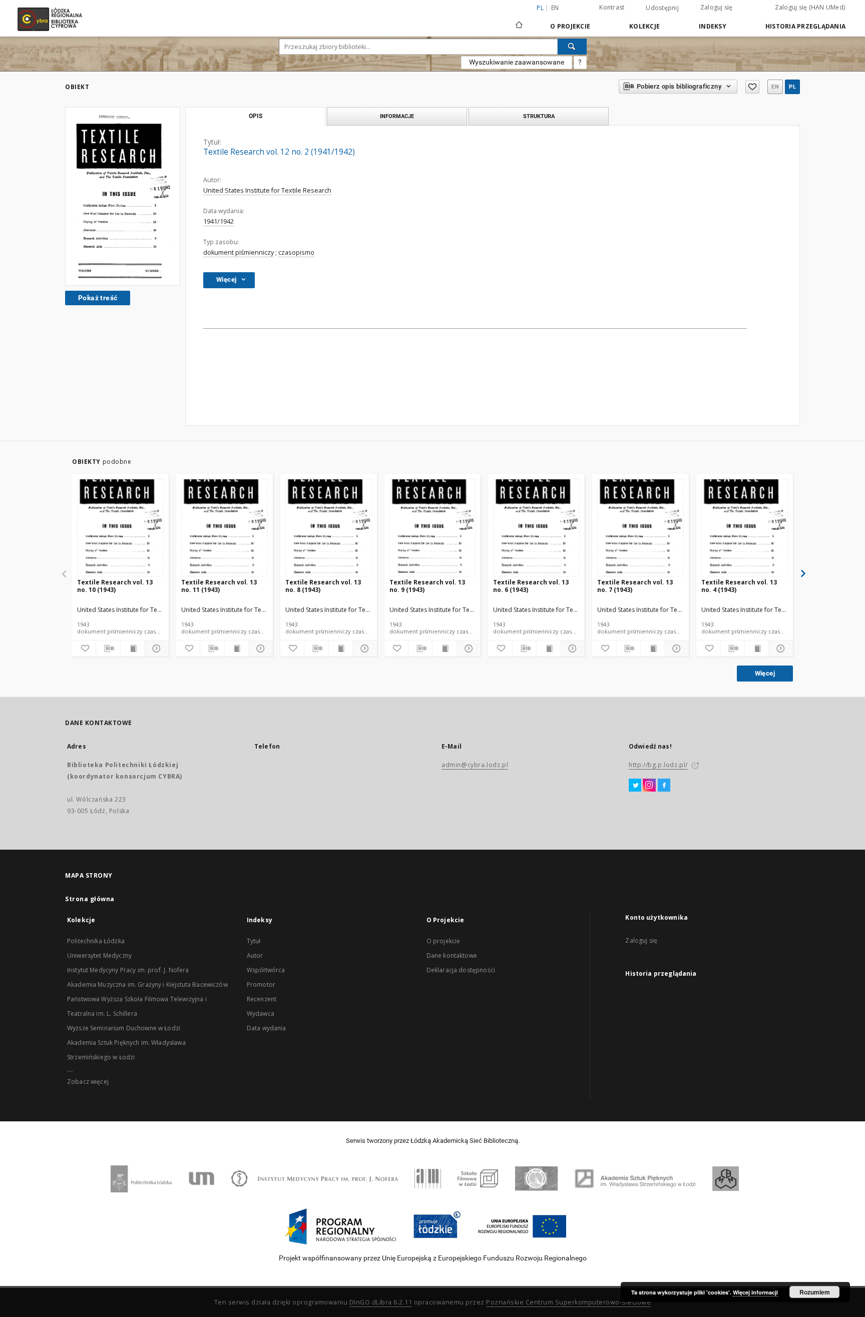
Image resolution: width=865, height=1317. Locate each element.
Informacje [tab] (397, 116)
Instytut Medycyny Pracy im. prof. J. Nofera (128, 970)
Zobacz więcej (88, 1081)
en (555, 8)
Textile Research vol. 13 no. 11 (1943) (219, 585)
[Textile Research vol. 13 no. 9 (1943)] (433, 528)
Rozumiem (814, 1291)
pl (792, 87)
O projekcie (443, 941)
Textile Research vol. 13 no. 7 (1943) (635, 585)
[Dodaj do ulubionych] (752, 87)
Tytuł (254, 941)
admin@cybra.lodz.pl (475, 765)
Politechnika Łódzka (96, 941)
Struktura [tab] (539, 116)
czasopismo (296, 252)
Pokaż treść (97, 298)
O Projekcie (570, 26)
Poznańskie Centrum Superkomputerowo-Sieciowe (568, 1302)
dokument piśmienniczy (238, 252)
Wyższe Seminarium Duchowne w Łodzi (123, 1028)
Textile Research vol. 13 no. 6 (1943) (531, 585)
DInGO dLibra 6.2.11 (380, 1302)
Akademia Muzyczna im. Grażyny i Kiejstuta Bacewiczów (147, 984)
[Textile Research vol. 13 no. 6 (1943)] (536, 528)
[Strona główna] (519, 20)
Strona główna (90, 899)
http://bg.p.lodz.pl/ (658, 765)
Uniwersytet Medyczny (99, 955)
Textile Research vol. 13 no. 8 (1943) (323, 585)
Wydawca (260, 1013)
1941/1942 (218, 221)
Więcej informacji (755, 1292)
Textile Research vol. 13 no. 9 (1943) (427, 585)
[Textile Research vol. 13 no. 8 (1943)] (328, 528)
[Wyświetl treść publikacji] (132, 648)
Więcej (765, 673)
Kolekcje (644, 26)
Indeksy (712, 26)
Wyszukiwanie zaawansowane (516, 62)
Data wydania (266, 1028)
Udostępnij (662, 8)
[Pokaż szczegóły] (155, 648)
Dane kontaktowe (451, 955)
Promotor (261, 984)
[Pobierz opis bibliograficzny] (108, 648)
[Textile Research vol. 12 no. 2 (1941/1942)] (123, 196)
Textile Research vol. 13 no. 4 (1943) (739, 585)
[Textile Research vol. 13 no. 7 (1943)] (640, 528)
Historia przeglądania (805, 26)
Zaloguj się (716, 7)
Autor (255, 955)
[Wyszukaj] (572, 47)
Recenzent (261, 999)
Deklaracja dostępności (460, 970)
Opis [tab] (255, 116)
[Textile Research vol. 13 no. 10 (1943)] (120, 528)
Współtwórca (266, 970)
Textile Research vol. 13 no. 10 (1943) (115, 585)
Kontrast (611, 7)
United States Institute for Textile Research (267, 190)
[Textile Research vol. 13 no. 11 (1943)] (224, 528)
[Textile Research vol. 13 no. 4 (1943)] (744, 528)
